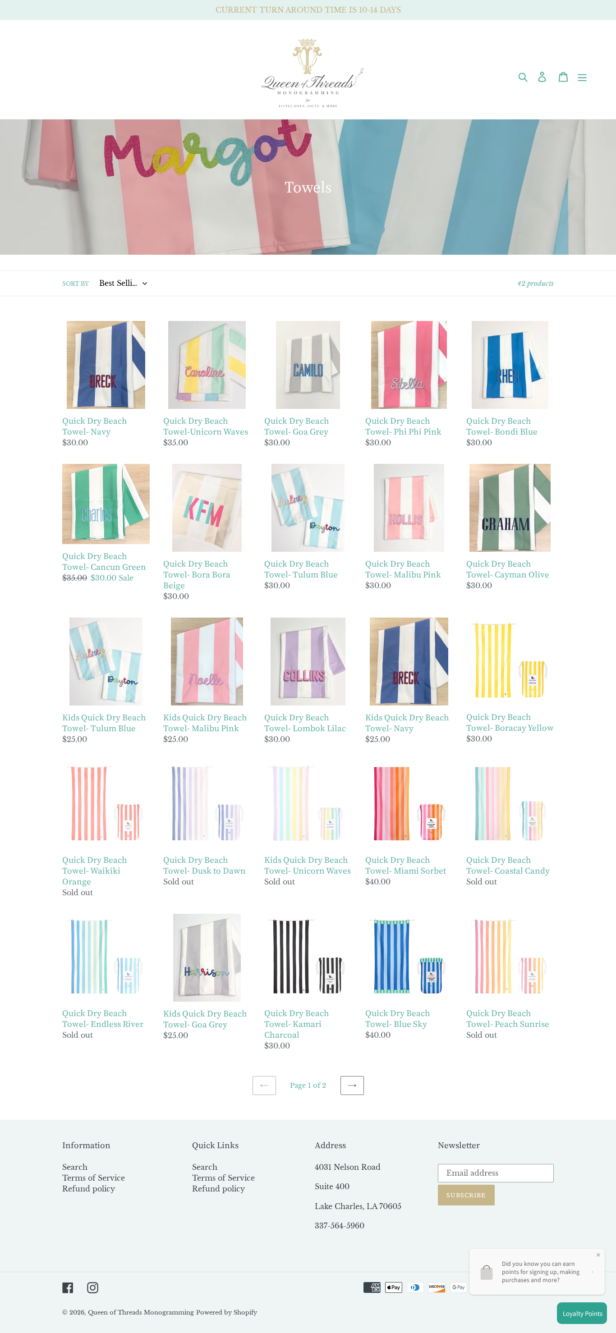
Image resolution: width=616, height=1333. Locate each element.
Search (74, 1167)
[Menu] (583, 76)
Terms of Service (93, 1177)
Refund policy (88, 1188)
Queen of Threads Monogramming (141, 1312)
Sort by (75, 283)
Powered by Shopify (226, 1312)
